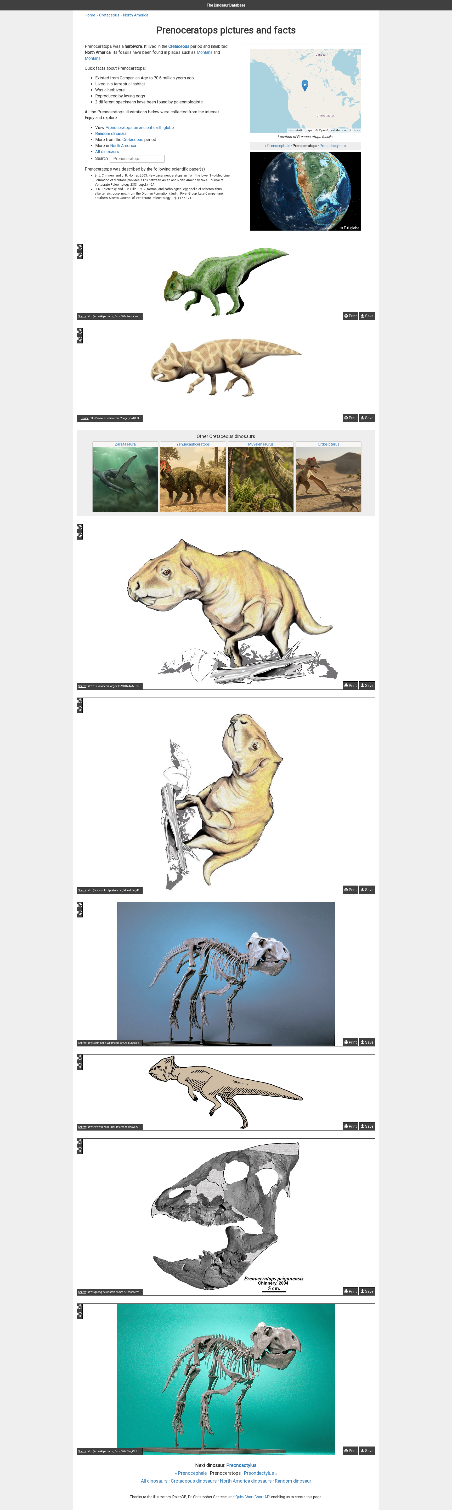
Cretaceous (109, 15)
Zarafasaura (125, 444)
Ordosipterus (328, 444)
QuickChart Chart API (252, 1497)
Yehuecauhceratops (193, 444)
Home (90, 15)
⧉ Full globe (350, 228)
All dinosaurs (107, 151)
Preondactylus (242, 1465)
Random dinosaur (111, 133)
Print (352, 316)
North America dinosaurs (246, 1481)
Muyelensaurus (261, 444)
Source (82, 316)
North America (135, 15)
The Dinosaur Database (226, 5)
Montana (204, 52)
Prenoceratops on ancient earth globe (139, 127)
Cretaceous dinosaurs (194, 1481)
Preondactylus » (333, 146)
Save (369, 316)
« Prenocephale (277, 146)
